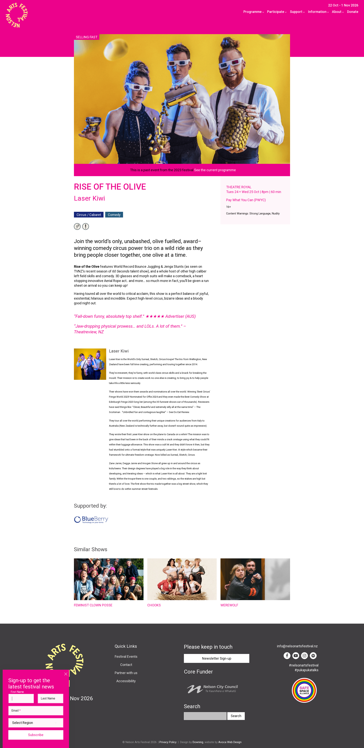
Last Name (48, 698)
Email (16, 710)
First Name (18, 691)
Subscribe (35, 735)
